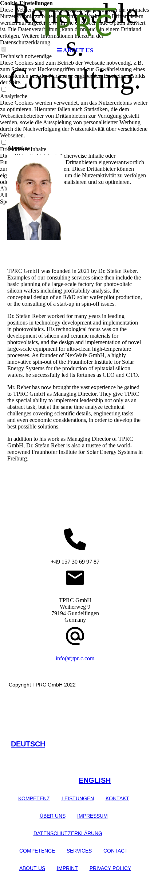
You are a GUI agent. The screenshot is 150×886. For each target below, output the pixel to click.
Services (79, 851)
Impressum (92, 816)
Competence (37, 851)
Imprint (67, 868)
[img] (75, 22)
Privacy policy (110, 868)
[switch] (3, 89)
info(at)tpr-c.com (75, 658)
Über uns (53, 816)
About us (32, 868)
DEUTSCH (28, 744)
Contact (115, 851)
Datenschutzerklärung (67, 833)
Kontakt (117, 798)
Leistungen (78, 798)
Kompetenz (34, 798)
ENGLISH (95, 780)
